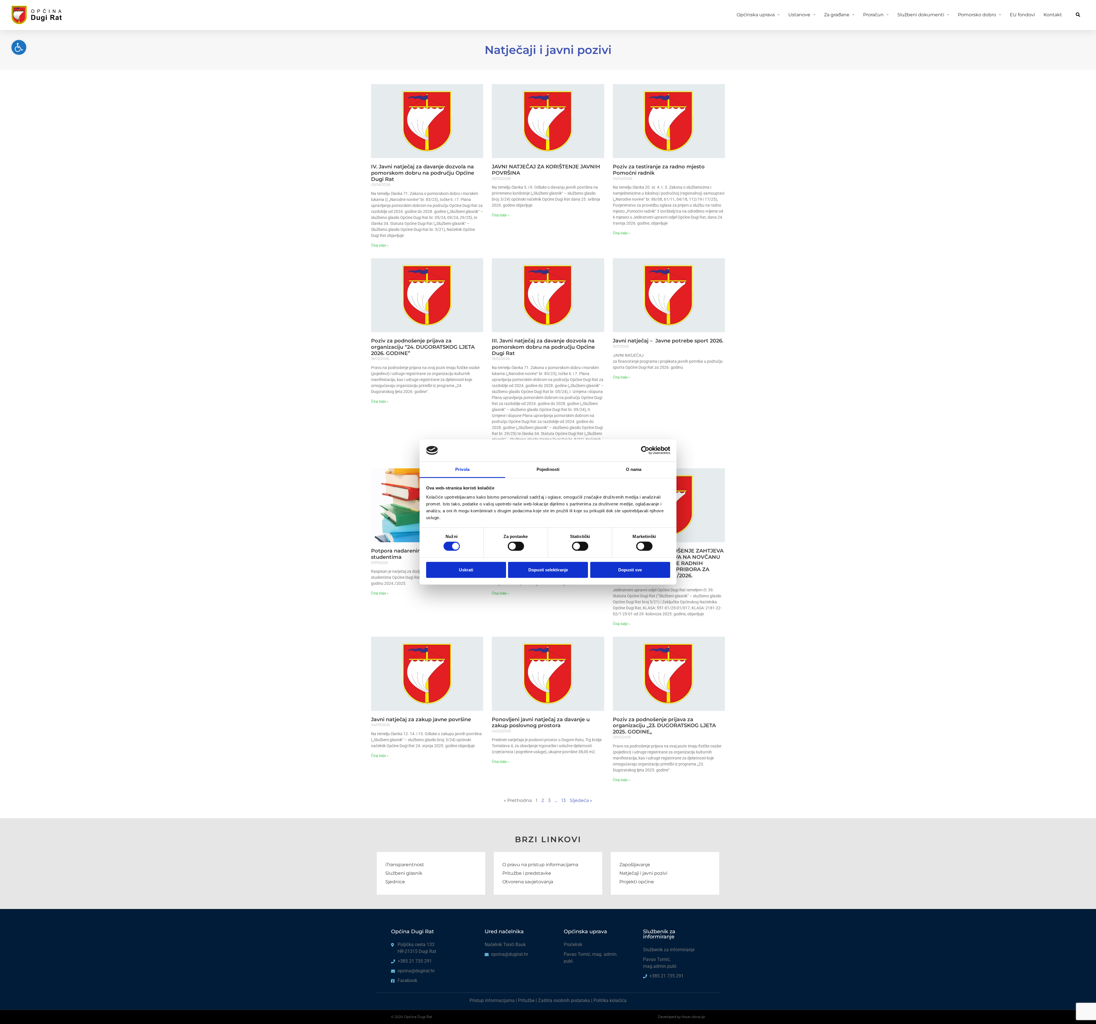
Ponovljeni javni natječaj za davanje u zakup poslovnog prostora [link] (541, 722)
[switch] (516, 546)
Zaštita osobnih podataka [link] (564, 1000)
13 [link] (563, 800)
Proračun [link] (873, 14)
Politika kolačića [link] (609, 1000)
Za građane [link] (836, 14)
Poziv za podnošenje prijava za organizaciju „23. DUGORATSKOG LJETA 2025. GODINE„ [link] (664, 725)
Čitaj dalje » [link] (379, 245)
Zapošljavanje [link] (634, 864)
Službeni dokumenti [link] (920, 14)
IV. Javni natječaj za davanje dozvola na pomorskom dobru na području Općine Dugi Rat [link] (422, 173)
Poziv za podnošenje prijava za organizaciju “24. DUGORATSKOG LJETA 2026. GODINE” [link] (423, 347)
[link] (18, 47)
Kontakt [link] (1052, 14)
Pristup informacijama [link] (492, 1000)
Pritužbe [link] (526, 1000)
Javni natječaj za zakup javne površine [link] (421, 719)
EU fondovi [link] (1022, 14)
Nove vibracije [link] (693, 1017)
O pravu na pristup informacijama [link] (540, 864)
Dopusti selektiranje (548, 569)
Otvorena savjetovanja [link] (527, 881)
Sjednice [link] (395, 881)
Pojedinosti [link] (548, 469)
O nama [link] (634, 469)
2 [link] (542, 800)
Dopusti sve (630, 569)
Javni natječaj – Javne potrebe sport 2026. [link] (668, 341)
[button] (1077, 15)
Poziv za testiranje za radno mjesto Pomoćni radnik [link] (659, 170)
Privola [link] (462, 469)
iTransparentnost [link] (404, 864)
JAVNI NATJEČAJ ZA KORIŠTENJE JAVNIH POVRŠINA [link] (546, 170)
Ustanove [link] (799, 14)
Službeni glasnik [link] (403, 873)
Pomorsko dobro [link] (977, 14)
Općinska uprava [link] (756, 14)
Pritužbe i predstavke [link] (526, 873)
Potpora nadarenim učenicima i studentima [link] (412, 554)
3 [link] (549, 800)
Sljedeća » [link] (581, 800)
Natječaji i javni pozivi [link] (643, 873)
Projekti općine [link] (636, 881)
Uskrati (466, 569)
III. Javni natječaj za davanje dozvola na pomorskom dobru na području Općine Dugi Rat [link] (543, 347)
